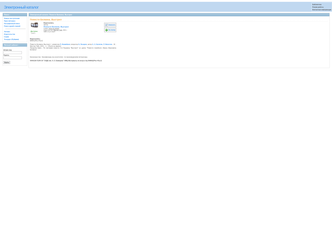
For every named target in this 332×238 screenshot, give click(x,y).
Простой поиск (9, 21)
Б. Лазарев (82, 44)
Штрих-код (7, 50)
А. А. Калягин (97, 44)
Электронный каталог (21, 7)
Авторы (7, 32)
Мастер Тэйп (58, 30)
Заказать (111, 25)
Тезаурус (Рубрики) (11, 39)
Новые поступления (12, 18)
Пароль (6, 55)
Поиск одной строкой (12, 26)
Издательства (9, 34)
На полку (111, 30)
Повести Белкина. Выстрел (56, 27)
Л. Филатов (107, 44)
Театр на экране (54, 28)
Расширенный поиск (12, 23)
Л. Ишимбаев (65, 44)
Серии (6, 37)
